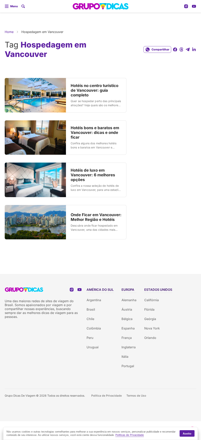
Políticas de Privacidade (129, 434)
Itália (125, 357)
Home (9, 32)
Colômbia (94, 328)
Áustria (127, 309)
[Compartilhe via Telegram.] (187, 49)
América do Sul (100, 290)
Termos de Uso (136, 395)
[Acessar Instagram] (186, 6)
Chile (90, 319)
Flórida (149, 309)
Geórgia (150, 319)
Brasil (91, 309)
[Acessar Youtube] (194, 6)
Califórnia (151, 300)
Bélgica (127, 319)
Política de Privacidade (106, 395)
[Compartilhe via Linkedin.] (194, 49)
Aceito (187, 433)
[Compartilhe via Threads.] (181, 49)
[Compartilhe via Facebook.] (175, 49)
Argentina (94, 300)
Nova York (152, 328)
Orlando (150, 338)
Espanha (128, 328)
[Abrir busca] (23, 6)
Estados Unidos (158, 290)
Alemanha (129, 300)
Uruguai (93, 347)
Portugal (128, 366)
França (127, 338)
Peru (90, 338)
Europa (128, 290)
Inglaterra (129, 347)
